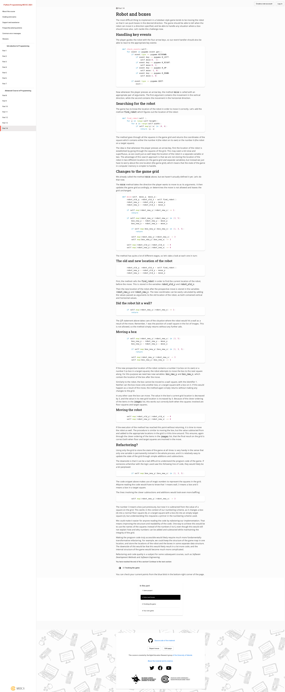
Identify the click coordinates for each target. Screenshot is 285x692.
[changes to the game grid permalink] (160, 171)
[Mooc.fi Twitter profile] (152, 671)
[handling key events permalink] (152, 34)
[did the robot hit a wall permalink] (153, 303)
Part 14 (121, 8)
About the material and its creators (160, 661)
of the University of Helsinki (182, 655)
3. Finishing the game (131, 568)
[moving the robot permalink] (143, 410)
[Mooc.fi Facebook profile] (160, 671)
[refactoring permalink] (139, 445)
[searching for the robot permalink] (156, 103)
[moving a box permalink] (138, 332)
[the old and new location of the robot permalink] (173, 261)
